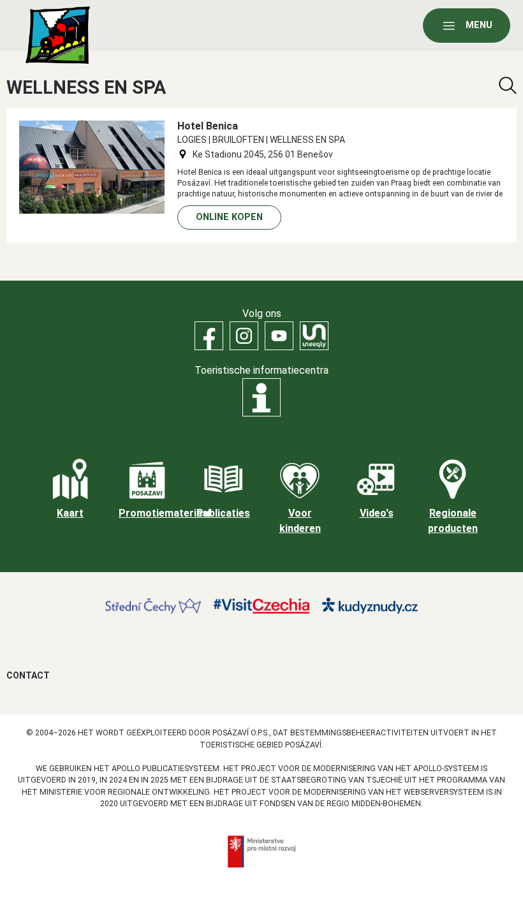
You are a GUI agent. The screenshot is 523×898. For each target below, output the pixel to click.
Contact (28, 675)
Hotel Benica (207, 126)
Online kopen (229, 217)
